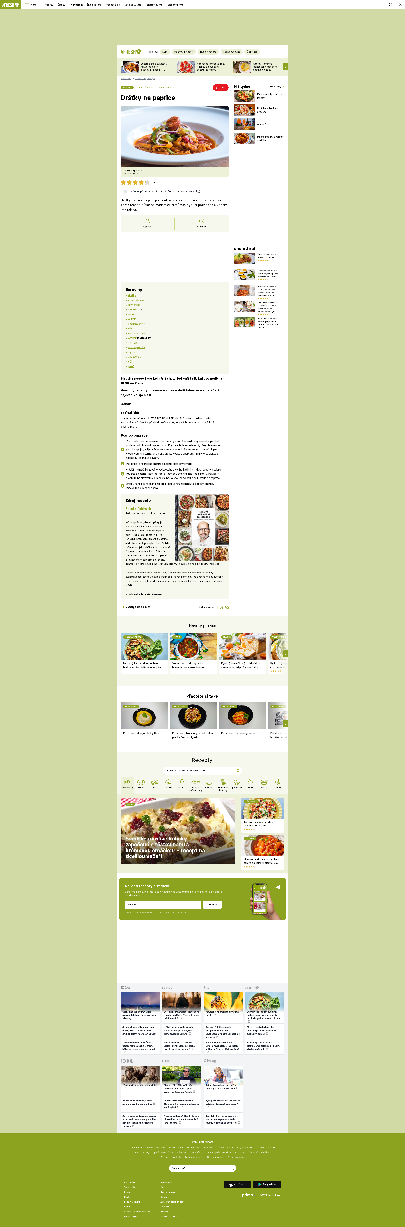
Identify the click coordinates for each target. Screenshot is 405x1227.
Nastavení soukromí (169, 1216)
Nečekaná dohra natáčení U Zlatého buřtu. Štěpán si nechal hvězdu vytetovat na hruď (179, 1046)
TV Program (76, 4)
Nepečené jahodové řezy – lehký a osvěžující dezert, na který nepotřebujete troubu (211, 68)
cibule (131, 328)
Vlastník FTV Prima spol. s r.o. (137, 1211)
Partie (221, 1147)
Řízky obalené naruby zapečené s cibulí (267, 256)
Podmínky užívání (132, 1202)
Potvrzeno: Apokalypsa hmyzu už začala (222, 1013)
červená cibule (136, 333)
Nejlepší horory (176, 1147)
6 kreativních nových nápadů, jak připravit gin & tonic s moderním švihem (268, 323)
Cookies (127, 1207)
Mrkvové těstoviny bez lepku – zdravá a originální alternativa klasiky (261, 863)
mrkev (132, 314)
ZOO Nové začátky (266, 1147)
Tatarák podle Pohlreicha (219, 1152)
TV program (193, 1147)
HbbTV (127, 1197)
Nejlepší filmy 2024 (156, 1147)
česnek (132, 337)
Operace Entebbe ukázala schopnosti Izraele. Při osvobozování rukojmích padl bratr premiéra (223, 1032)
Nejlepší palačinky (216, 1157)
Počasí (230, 1147)
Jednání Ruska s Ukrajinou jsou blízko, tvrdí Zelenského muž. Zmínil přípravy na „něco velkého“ (139, 1030)
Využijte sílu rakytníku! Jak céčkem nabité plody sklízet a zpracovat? (223, 1102)
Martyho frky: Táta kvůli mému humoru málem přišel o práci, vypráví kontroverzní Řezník (179, 1088)
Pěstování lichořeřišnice (259, 1152)
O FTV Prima (129, 1182)
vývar (131, 352)
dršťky (132, 295)
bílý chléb (134, 304)
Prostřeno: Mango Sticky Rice (141, 733)
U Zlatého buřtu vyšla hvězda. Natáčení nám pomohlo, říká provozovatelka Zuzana (178, 1030)
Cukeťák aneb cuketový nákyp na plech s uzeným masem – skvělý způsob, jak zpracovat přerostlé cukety (154, 71)
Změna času (208, 1147)
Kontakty (164, 1197)
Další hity (276, 86)
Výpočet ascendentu (171, 1157)
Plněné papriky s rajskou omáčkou (270, 138)
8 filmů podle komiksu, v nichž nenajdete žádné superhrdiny (137, 1102)
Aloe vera (239, 1152)
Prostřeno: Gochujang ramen (238, 733)
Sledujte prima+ (176, 4)
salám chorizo (136, 300)
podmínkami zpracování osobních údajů (170, 912)
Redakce (164, 1211)
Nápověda (164, 1207)
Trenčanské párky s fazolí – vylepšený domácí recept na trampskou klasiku (267, 291)
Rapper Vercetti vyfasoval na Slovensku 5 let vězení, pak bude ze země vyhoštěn (181, 1104)
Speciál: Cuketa (132, 4)
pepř (131, 366)
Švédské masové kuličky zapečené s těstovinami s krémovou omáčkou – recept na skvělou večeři (165, 847)
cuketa (132, 319)
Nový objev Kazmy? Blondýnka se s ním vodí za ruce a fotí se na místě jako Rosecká (181, 1119)
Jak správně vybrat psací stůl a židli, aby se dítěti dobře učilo (221, 1087)
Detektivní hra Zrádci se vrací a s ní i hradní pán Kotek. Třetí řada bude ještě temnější (181, 1015)
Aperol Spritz (264, 124)
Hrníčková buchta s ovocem (267, 110)
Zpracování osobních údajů (172, 1202)
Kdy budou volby (245, 1147)
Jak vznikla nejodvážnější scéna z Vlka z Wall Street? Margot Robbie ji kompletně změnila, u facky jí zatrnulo (139, 1121)
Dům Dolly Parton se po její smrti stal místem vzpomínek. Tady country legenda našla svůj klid (222, 1119)
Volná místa (129, 1187)
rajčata (132, 309)
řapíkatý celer (136, 323)
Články (61, 4)
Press (163, 1187)
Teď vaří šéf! (130, 413)
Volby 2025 (181, 1152)
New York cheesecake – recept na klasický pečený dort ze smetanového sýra (268, 307)
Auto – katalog (141, 1152)
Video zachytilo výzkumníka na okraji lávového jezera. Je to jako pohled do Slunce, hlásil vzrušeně (222, 1046)
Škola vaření (94, 4)
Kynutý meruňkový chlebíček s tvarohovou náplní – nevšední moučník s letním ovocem (240, 666)
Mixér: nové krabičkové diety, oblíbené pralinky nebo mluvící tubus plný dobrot (262, 1030)
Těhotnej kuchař (155, 4)
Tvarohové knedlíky (194, 1157)
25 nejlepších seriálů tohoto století (139, 1085)
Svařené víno (197, 1152)
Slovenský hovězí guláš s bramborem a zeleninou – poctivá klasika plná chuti (188, 666)
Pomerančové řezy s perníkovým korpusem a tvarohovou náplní (268, 273)
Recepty (48, 4)
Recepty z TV (112, 4)
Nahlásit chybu (130, 1216)
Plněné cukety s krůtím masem (269, 96)
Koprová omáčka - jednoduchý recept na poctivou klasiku (265, 66)
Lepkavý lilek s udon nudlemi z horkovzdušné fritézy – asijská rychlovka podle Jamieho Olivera (143, 666)
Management (166, 1182)
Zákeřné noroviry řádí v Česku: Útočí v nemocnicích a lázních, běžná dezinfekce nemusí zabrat (138, 1046)
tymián (132, 342)
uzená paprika (136, 347)
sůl (130, 361)
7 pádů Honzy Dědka (163, 1152)
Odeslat (212, 904)
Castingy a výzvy (167, 1192)
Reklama (128, 1192)
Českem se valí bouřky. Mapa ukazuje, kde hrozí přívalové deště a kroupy (139, 1015)
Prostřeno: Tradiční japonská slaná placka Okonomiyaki (193, 735)
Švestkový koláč (236, 1157)
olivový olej (134, 356)
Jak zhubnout (136, 1147)
